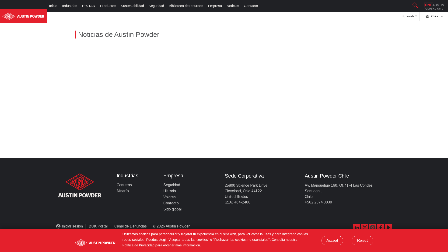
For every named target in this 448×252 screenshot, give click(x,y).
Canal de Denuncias (130, 226)
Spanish (408, 16)
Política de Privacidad (138, 245)
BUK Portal (98, 226)
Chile (434, 16)
